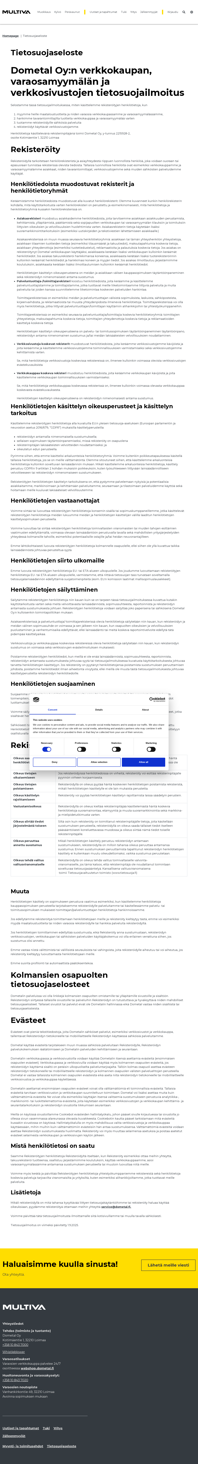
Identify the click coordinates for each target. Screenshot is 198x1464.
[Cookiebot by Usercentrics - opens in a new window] (151, 699)
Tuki (46, 1428)
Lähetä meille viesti (168, 1265)
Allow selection (99, 762)
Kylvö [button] (57, 12)
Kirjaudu (173, 12)
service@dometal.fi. (116, 1207)
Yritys (58, 1428)
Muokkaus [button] (44, 12)
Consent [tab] (52, 710)
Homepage (10, 36)
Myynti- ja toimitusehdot (22, 1446)
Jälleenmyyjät (149, 12)
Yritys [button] (133, 12)
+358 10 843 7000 (15, 1345)
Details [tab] (99, 710)
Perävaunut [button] (72, 12)
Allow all (143, 762)
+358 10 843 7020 (15, 1380)
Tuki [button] (124, 12)
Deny (54, 762)
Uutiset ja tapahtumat (103, 12)
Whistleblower (13, 1352)
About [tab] (145, 710)
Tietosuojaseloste (35, 36)
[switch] (81, 749)
